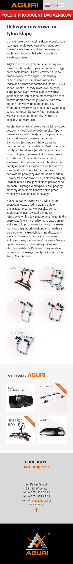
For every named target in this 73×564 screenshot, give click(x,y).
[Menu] (61, 5)
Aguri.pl (24, 5)
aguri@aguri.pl (41, 500)
